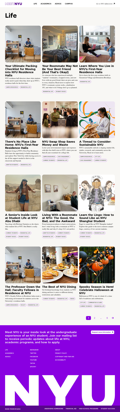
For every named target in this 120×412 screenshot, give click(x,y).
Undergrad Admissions (53, 408)
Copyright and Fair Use (64, 357)
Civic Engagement (63, 156)
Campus (69, 4)
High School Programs (88, 408)
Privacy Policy (61, 353)
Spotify (33, 367)
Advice (58, 4)
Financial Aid (71, 408)
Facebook (34, 357)
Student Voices (61, 91)
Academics (46, 4)
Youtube (33, 360)
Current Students (49, 160)
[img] (23, 44)
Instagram (34, 350)
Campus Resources (12, 87)
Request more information (101, 332)
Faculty (23, 305)
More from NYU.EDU (12, 409)
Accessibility (60, 360)
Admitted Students (12, 164)
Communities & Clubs (95, 302)
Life (35, 4)
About (57, 350)
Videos (72, 298)
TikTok (32, 363)
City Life (97, 156)
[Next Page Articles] (113, 317)
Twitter (33, 353)
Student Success (108, 408)
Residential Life (26, 87)
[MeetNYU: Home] (13, 3)
